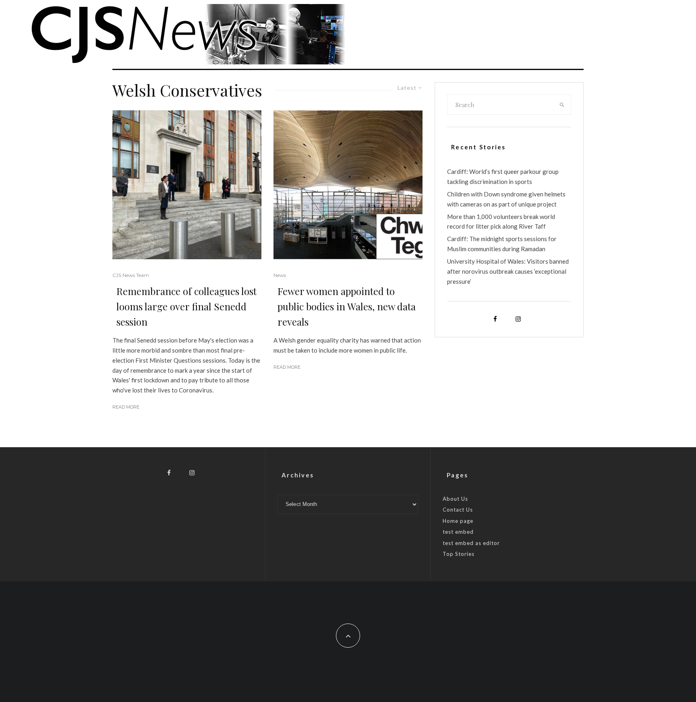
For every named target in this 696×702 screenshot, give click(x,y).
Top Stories (458, 554)
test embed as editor (471, 543)
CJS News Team (130, 275)
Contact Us (458, 509)
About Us (455, 499)
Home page (458, 521)
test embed (458, 532)
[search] (562, 104)
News (279, 275)
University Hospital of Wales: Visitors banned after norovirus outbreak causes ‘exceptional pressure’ (508, 271)
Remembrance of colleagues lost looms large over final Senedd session (186, 306)
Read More (125, 407)
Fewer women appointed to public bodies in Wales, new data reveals (347, 306)
